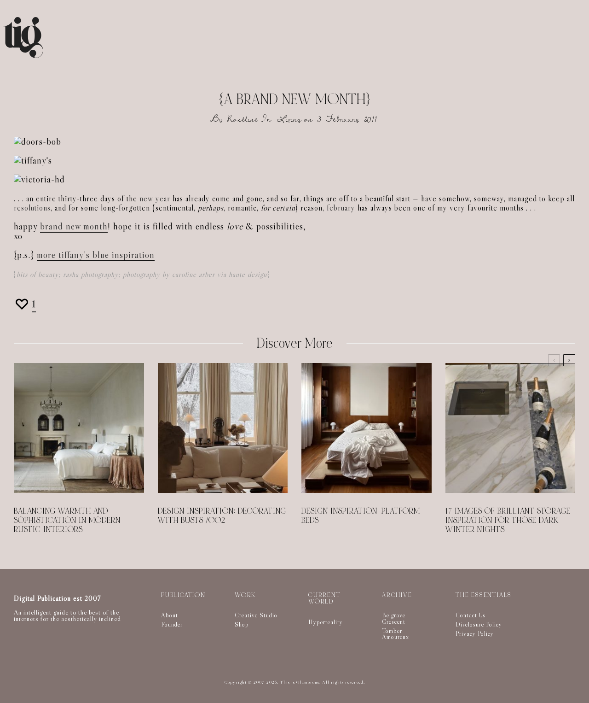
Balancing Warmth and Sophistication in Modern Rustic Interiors (67, 520)
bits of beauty (37, 274)
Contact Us (470, 615)
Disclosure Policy (479, 624)
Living (289, 119)
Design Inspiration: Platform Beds (360, 516)
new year (154, 199)
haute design (248, 274)
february (341, 208)
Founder (172, 624)
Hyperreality (325, 622)
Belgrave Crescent (393, 618)
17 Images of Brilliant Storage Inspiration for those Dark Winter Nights (508, 520)
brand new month (74, 226)
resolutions (32, 208)
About (169, 615)
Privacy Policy (475, 633)
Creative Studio (256, 615)
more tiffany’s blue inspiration (96, 254)
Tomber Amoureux (395, 634)
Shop (242, 624)
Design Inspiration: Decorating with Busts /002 (222, 516)
